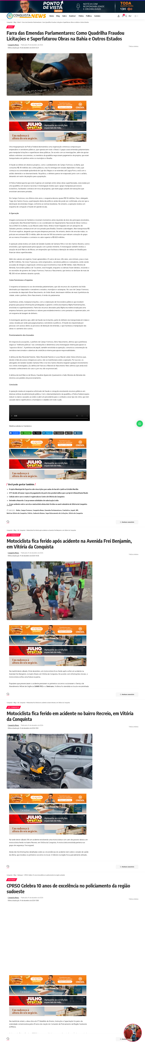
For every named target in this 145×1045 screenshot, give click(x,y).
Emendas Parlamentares (53, 510)
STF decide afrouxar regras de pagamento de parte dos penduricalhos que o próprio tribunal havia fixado (48, 493)
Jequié (73, 510)
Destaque (11, 879)
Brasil (10, 27)
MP (77, 510)
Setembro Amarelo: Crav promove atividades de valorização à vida (33, 500)
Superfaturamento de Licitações (57, 513)
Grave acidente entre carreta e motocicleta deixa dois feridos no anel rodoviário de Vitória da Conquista (48, 504)
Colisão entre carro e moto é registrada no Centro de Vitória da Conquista (36, 497)
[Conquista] (26, 16)
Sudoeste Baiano (39, 513)
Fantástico (66, 510)
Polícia (30, 513)
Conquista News (13, 45)
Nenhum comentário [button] (128, 522)
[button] (119, 16)
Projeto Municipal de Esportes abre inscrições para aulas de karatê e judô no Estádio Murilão (43, 489)
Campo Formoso (26, 510)
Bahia (18, 510)
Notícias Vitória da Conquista (17, 513)
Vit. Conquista (13, 535)
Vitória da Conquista (76, 513)
